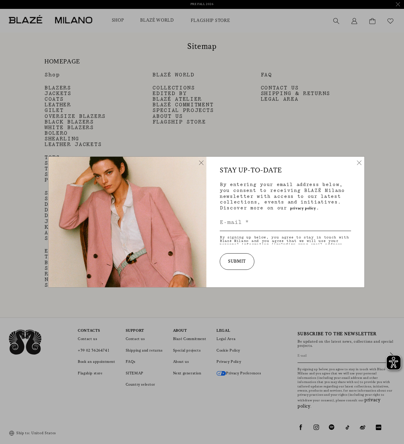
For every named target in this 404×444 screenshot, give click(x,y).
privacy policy (303, 208)
